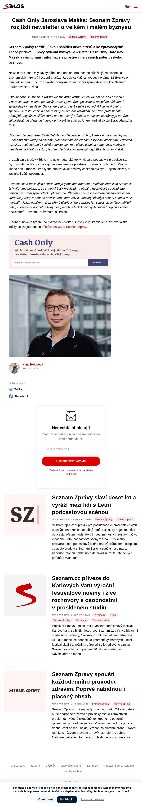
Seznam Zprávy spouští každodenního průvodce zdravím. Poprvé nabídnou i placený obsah (88, 685)
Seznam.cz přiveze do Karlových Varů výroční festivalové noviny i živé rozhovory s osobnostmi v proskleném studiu (84, 593)
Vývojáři (51, 765)
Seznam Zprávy (77, 36)
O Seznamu (18, 765)
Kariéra (35, 765)
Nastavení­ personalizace (118, 765)
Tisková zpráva (99, 36)
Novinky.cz (99, 614)
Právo (113, 614)
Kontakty (92, 765)
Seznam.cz (82, 620)
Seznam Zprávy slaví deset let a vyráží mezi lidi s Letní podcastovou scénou (94, 504)
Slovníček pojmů (71, 765)
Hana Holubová (33, 364)
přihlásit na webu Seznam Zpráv (64, 227)
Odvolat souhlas (72, 771)
